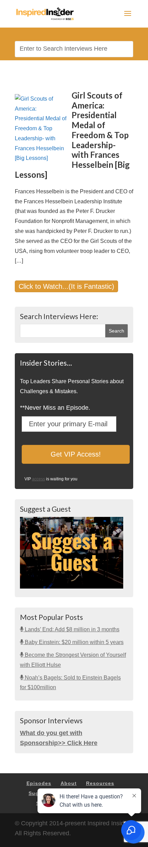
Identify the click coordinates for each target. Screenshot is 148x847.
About (69, 783)
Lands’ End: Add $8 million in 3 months (71, 629)
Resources (100, 783)
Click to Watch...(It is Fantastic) (66, 286)
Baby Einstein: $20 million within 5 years (73, 642)
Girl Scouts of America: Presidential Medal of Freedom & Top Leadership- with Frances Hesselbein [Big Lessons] (72, 135)
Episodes (39, 783)
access (38, 479)
